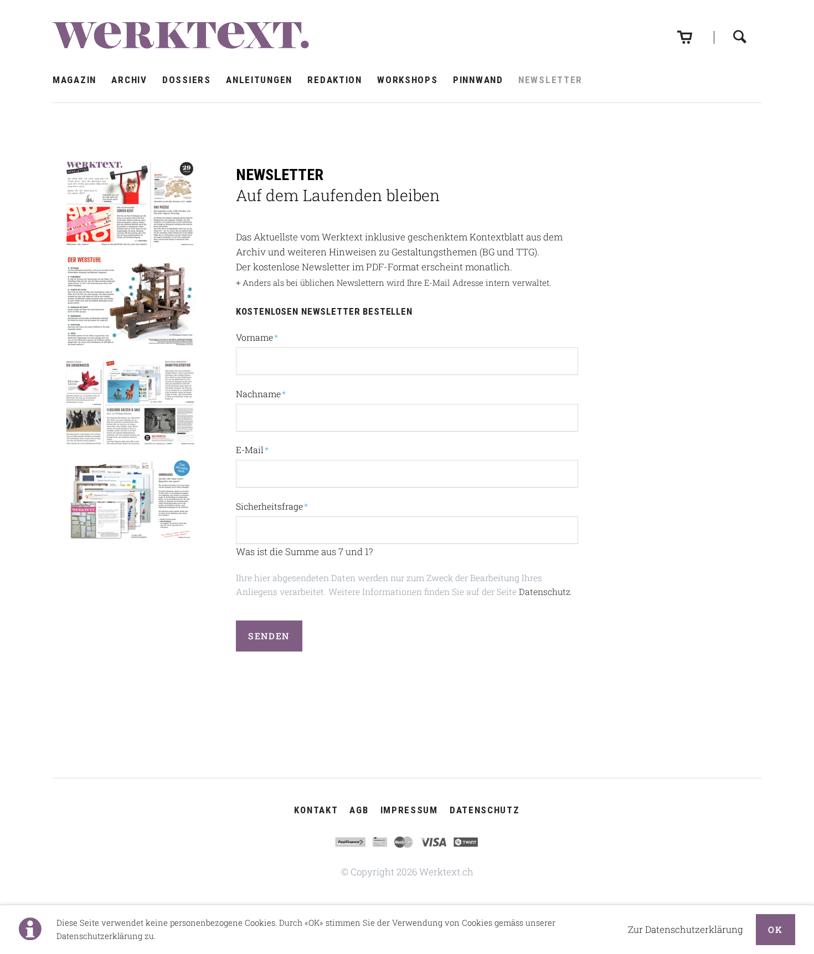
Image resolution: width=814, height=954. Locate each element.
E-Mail (257, 449)
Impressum (409, 809)
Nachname (261, 393)
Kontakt (316, 809)
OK (775, 929)
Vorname (257, 337)
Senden (269, 636)
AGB (358, 809)
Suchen (739, 27)
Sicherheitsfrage (272, 506)
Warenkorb (685, 28)
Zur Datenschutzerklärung (685, 929)
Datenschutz (544, 591)
